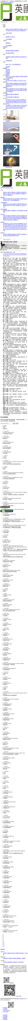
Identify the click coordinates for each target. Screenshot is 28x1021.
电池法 (13, 76)
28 (10, 254)
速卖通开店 (23, 99)
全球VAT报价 (9, 33)
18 (21, 253)
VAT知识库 (14, 962)
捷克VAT (10, 30)
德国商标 (17, 50)
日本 (14, 198)
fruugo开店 (15, 108)
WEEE (10, 76)
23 (3, 254)
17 (20, 253)
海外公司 (8, 71)
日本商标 (12, 56)
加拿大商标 (21, 56)
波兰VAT (14, 30)
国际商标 (3, 197)
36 (20, 254)
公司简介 (5, 953)
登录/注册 (5, 2)
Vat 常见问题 (9, 155)
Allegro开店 (23, 101)
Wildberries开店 (9, 108)
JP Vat (4, 25)
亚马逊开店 (8, 99)
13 (14, 253)
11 (12, 253)
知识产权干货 (9, 167)
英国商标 (12, 50)
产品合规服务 (4, 202)
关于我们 (5, 234)
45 (8, 255)
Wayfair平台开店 (9, 101)
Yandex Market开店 (21, 106)
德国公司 (17, 83)
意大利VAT (23, 192)
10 (10, 253)
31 (14, 254)
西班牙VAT (16, 29)
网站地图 (5, 958)
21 (25, 253)
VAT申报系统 (9, 39)
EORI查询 (14, 958)
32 (15, 254)
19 (22, 253)
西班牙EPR (24, 204)
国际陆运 (17, 94)
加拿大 (18, 198)
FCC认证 (24, 80)
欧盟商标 (8, 50)
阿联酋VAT (8, 36)
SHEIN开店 (15, 102)
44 (7, 255)
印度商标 (17, 56)
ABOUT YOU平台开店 (21, 105)
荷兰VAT (19, 30)
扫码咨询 (5, 1007)
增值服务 (5, 68)
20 (23, 253)
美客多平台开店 (17, 101)
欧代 (7, 80)
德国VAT (22, 29)
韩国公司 (22, 88)
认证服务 (8, 69)
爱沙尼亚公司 (17, 84)
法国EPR (22, 76)
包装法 (7, 76)
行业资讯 (8, 121)
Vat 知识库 (8, 132)
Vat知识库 (23, 234)
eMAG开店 (8, 106)
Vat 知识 (5, 109)
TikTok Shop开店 (22, 102)
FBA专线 (8, 97)
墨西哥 (22, 198)
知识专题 (8, 143)
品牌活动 (10, 953)
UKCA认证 (19, 80)
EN (12, 2)
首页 (4, 24)
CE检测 (14, 80)
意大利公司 (21, 83)
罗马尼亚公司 (23, 84)
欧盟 (4, 198)
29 (11, 254)
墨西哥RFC (8, 43)
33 (16, 254)
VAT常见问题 (20, 962)
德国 (9, 198)
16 (18, 253)
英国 (6, 198)
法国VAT (12, 29)
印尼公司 (16, 90)
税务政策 (10, 962)
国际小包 (12, 97)
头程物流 (8, 72)
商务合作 (14, 234)
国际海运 (8, 94)
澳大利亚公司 (21, 90)
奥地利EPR (10, 77)
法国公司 (8, 83)
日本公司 (18, 88)
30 (13, 254)
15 (17, 253)
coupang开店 (14, 106)
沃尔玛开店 (8, 105)
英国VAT (8, 29)
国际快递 (17, 97)
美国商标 (8, 56)
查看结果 (3, 949)
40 (25, 254)
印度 (16, 198)
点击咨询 (5, 1009)
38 (23, 254)
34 (18, 254)
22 (26, 253)
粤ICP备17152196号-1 (19, 998)
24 (5, 254)
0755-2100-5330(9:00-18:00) (6, 1011)
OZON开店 (20, 108)
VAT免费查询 (9, 45)
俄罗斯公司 (12, 88)
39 (24, 254)
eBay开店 (13, 99)
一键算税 (23, 958)
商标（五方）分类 (10, 64)
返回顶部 (5, 1019)
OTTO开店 (13, 105)
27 (9, 254)
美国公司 (8, 88)
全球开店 (8, 73)
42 (5, 255)
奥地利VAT (23, 30)
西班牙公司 (24, 215)
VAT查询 (10, 958)
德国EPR (18, 76)
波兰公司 (11, 84)
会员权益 (10, 2)
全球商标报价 (9, 60)
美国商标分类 (17, 64)
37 (22, 254)
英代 (9, 80)
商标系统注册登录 (10, 53)
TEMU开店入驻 (9, 102)
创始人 (13, 953)
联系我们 (10, 234)
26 (7, 254)
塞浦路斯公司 (9, 86)
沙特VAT (13, 36)
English (11, 187)
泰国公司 (11, 90)
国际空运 (12, 94)
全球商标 (5, 46)
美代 (11, 80)
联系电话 (5, 1017)
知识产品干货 (15, 235)
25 (6, 254)
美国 (11, 198)
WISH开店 (18, 99)
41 (3, 255)
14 (16, 253)
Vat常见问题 (9, 235)
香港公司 (11, 91)
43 (6, 255)
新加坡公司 (20, 218)
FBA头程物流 (4, 209)
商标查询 (8, 66)
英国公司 (12, 83)
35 (19, 254)
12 (13, 253)
